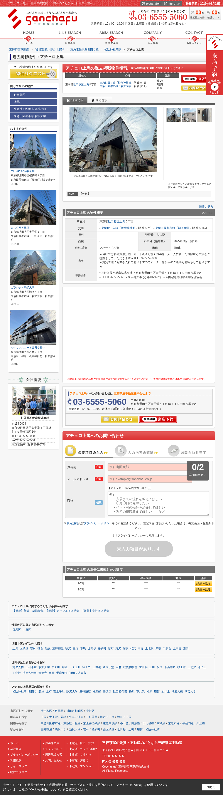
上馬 (86, 84)
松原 (159, 667)
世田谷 (92, 648)
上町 (152, 667)
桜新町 (102, 648)
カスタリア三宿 (20, 227)
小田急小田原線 (130, 723)
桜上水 (181, 667)
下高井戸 (170, 667)
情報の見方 (206, 206)
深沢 (125, 648)
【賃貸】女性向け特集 (95, 610)
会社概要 (16, 749)
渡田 (120, 717)
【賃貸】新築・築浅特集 (28, 610)
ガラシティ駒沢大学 (22, 287)
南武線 (161, 723)
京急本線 (173, 723)
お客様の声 (52, 743)
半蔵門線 (188, 723)
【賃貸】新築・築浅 (81, 743)
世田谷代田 (30, 672)
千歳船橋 (62, 672)
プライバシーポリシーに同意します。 (141, 535)
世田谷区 (78, 84)
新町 (111, 648)
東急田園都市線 (109, 86)
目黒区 (16, 629)
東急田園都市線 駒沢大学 (30, 116)
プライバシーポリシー (98, 523)
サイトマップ (18, 766)
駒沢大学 (126, 86)
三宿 (75, 648)
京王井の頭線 (91, 723)
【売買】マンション (81, 766)
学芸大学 (190, 691)
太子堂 (24, 648)
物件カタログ (18, 772)
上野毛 (97, 667)
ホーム (14, 743)
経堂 (51, 672)
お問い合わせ (53, 760)
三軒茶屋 (58, 648)
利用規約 (72, 523)
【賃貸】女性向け (80, 754)
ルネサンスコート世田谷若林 (28, 347)
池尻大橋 (18, 667)
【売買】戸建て (78, 760)
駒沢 (68, 648)
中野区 (27, 629)
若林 (33, 648)
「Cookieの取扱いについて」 (45, 789)
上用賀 (177, 648)
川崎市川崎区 (74, 711)
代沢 (133, 648)
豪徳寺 (43, 672)
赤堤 (158, 648)
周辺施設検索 (53, 754)
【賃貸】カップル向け (83, 749)
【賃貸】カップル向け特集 (62, 610)
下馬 (83, 648)
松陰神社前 (124, 82)
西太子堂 (108, 667)
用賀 (140, 648)
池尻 (48, 648)
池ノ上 (202, 667)
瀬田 (186, 648)
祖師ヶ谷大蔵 (77, 672)
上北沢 (149, 648)
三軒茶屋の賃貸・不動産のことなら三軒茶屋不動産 (142, 743)
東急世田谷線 (107, 82)
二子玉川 (75, 667)
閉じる (211, 787)
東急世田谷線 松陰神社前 (30, 109)
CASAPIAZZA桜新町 (23, 171)
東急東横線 (110, 723)
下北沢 (16, 672)
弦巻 (40, 648)
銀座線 (200, 723)
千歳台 (167, 648)
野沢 (118, 648)
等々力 (86, 667)
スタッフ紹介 (53, 749)
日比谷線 (148, 723)
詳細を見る (203, 583)
